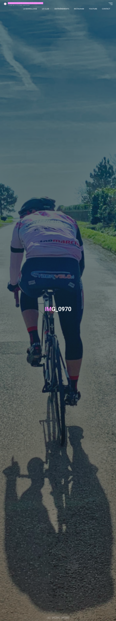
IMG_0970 (56, 618)
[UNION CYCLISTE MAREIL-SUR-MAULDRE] (5, 4)
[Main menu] (111, 4)
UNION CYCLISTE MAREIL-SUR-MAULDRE (25, 3)
